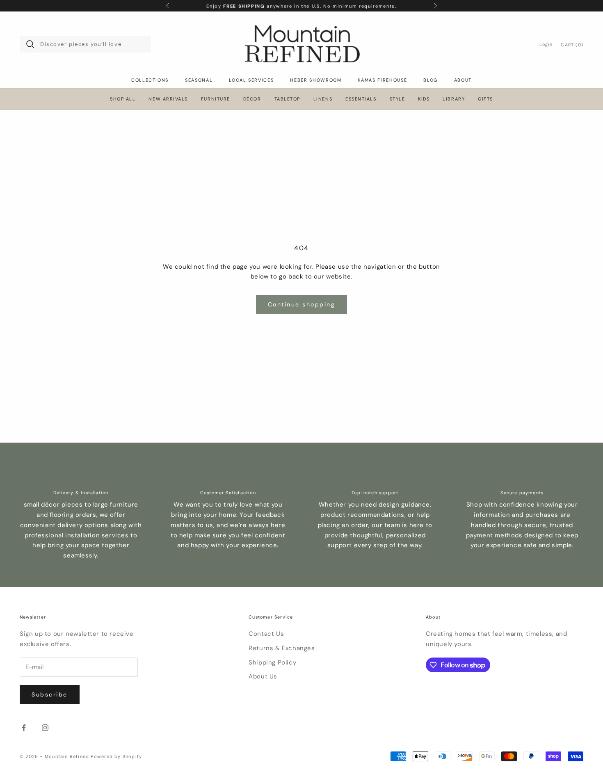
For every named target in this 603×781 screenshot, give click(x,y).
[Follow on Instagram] (45, 728)
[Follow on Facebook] (24, 728)
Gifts (485, 99)
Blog (430, 80)
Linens (322, 99)
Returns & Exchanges (282, 648)
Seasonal (198, 80)
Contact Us (266, 634)
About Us (263, 676)
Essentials (360, 99)
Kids (423, 99)
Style (397, 99)
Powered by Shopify (116, 756)
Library (454, 99)
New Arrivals (167, 99)
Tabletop (287, 99)
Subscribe (50, 694)
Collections (150, 80)
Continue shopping (302, 304)
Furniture (215, 99)
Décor (252, 99)
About (463, 80)
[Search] (30, 44)
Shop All (122, 99)
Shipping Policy (272, 662)
